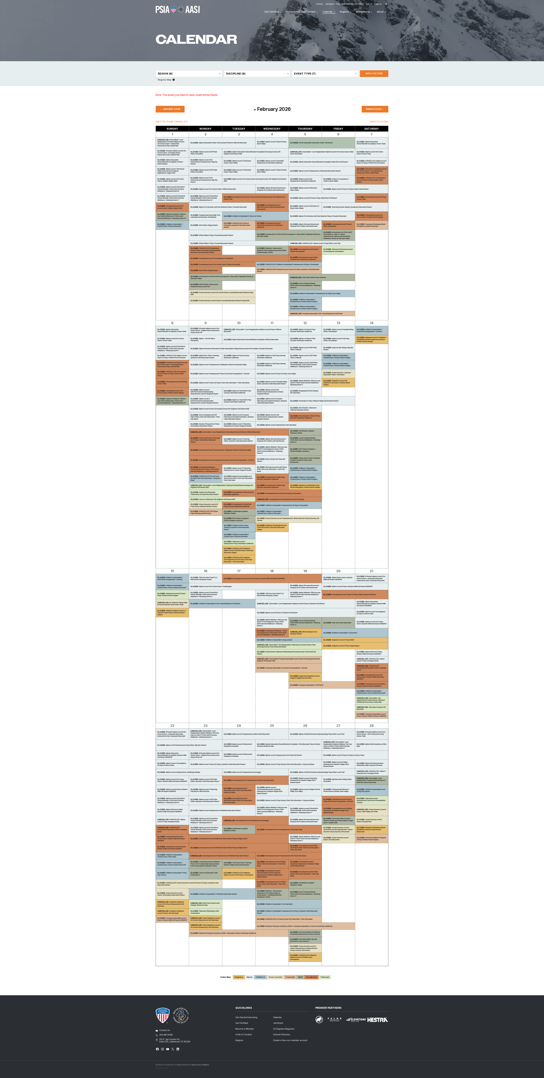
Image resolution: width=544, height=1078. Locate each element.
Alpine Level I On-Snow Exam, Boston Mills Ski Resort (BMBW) (371, 623)
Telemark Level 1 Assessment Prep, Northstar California (238, 542)
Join (368, 4)
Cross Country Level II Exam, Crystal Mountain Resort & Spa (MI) (224, 300)
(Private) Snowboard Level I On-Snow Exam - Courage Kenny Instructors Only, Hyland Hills (372, 171)
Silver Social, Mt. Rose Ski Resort (271, 460)
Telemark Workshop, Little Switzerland (204, 912)
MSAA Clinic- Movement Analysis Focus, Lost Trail (204, 285)
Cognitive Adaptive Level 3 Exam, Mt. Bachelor (170, 912)
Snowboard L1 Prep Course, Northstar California (239, 493)
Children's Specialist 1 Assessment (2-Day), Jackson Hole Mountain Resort (287, 912)
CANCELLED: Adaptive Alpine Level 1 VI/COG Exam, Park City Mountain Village (238, 550)
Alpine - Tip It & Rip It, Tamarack (202, 339)
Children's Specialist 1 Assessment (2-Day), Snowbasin (286, 505)
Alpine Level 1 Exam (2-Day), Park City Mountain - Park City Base (224, 383)
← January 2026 (170, 109)
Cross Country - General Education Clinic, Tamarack (337, 373)
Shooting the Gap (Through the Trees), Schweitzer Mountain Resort (205, 440)
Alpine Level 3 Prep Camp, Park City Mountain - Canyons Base (289, 800)
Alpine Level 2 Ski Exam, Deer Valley (303, 189)
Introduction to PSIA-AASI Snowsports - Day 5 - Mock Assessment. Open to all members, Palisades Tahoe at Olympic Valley (337, 235)
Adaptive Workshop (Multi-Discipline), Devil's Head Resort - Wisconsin (371, 829)
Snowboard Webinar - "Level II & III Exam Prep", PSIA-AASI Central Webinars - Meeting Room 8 (204, 469)
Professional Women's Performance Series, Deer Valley (336, 790)
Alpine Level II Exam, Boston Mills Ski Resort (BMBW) (352, 586)
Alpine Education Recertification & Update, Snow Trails (371, 143)
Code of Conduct (243, 1034)
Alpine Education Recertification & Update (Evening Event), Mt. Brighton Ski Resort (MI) (252, 153)
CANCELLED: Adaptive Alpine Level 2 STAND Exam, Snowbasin (303, 957)
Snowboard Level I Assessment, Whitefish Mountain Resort (225, 856)
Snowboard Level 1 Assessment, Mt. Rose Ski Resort (285, 856)
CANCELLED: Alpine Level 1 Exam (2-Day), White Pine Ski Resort (371, 162)
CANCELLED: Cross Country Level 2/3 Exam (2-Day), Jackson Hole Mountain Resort (187, 884)
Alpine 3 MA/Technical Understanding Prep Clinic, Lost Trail (321, 772)
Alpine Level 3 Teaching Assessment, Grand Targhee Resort (237, 469)
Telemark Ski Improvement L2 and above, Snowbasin (338, 250)
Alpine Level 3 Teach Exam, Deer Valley (272, 171)
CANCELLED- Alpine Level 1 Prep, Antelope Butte (370, 660)
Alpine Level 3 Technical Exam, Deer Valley (237, 171)
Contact (319, 4)
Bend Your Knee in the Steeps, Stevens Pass (205, 904)
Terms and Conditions (200, 1065)
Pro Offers (359, 4)
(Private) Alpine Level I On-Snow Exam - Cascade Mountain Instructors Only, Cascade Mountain (371, 578)
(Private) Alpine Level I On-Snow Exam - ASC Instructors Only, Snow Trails (371, 734)
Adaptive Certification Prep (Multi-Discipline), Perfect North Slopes (305, 486)
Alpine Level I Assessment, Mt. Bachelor (280, 425)
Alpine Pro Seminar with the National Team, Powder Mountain (223, 207)
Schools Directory (281, 1034)
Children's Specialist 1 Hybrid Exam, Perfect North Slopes (303, 300)
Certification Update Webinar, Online (302, 432)
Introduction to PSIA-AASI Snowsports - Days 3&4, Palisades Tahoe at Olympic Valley (288, 235)
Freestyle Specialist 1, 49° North (310, 685)
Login (376, 4)
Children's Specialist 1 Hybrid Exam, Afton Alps (169, 856)
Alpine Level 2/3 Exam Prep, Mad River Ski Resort (317, 198)
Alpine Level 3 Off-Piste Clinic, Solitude (303, 356)
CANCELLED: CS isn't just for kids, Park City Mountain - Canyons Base (205, 478)
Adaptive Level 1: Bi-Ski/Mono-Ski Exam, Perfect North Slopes (336, 383)
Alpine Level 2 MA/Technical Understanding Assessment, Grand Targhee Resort (204, 392)
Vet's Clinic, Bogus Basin (208, 225)
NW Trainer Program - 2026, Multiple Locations (303, 450)
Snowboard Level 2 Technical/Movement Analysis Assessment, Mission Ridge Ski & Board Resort (269, 874)
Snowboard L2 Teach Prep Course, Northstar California (304, 417)
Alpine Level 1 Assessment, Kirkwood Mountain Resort (319, 171)
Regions (239, 1040)
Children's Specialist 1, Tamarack (344, 633)
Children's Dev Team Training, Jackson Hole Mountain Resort (236, 527)
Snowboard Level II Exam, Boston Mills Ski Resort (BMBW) (371, 685)
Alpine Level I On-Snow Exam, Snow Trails (370, 153)
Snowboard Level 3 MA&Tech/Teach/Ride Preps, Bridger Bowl (223, 848)
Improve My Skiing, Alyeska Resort (338, 348)
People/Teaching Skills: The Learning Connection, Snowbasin (205, 216)
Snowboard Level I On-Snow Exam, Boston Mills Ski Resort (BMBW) (258, 578)
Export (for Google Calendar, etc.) (172, 121)
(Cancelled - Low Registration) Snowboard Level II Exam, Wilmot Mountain (231, 432)
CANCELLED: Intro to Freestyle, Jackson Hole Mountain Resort (237, 225)
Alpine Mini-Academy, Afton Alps (371, 745)
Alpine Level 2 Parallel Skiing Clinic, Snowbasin (338, 330)
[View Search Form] (386, 4)
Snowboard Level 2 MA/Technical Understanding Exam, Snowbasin (271, 207)
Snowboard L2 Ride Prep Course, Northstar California (271, 478)
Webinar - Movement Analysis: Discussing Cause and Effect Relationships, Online (271, 250)
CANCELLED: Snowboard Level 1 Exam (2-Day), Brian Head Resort (371, 180)
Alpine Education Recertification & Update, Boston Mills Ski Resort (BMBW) (371, 603)
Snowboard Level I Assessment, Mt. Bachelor (286, 499)
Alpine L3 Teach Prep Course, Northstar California (302, 339)
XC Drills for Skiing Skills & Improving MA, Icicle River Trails (172, 603)
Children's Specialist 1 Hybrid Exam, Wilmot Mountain (169, 225)
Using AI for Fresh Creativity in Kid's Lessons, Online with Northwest (305, 460)
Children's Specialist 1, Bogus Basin (278, 640)
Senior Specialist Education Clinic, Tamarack (315, 143)
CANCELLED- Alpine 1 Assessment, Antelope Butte (371, 772)
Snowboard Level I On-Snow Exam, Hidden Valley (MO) (170, 207)
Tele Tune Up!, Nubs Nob (341, 623)
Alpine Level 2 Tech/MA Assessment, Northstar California (270, 162)
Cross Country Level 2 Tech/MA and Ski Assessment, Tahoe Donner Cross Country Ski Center (337, 829)
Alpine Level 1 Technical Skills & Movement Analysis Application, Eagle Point (170, 171)
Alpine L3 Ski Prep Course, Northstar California (271, 364)
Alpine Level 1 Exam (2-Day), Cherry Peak (348, 755)
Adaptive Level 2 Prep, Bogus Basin (345, 646)
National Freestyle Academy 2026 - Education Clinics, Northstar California (227, 933)
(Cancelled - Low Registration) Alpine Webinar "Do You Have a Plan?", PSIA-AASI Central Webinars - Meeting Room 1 (204, 734)
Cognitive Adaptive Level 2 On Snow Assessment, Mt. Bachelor (170, 904)
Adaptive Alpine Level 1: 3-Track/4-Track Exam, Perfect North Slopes (171, 612)
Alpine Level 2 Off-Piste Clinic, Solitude (303, 348)
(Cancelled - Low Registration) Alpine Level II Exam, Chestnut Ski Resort (296, 603)
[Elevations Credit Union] (356, 1019)
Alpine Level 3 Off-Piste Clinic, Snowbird (203, 171)
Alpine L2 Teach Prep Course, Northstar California (302, 330)
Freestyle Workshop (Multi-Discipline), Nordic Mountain (371, 225)
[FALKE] (336, 1019)
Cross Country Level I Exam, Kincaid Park (369, 820)
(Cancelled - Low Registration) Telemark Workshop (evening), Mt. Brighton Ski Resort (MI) (221, 486)
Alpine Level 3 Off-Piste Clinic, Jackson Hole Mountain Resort (204, 800)
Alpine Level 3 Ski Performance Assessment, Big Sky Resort (203, 180)
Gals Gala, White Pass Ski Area (314, 277)
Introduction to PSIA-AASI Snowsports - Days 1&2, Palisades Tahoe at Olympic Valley (221, 277)
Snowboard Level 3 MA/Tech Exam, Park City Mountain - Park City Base (238, 800)
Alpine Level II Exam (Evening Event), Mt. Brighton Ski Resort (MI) (224, 409)
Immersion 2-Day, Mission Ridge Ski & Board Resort (318, 401)
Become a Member (244, 1028)
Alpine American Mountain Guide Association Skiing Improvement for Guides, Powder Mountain (236, 348)
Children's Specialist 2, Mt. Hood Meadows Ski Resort (219, 603)
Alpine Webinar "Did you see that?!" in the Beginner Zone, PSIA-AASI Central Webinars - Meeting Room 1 (272, 450)
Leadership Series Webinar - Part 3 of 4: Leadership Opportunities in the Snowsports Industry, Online (205, 864)
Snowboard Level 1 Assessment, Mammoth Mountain (253, 780)
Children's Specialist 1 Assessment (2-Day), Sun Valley (319, 293)
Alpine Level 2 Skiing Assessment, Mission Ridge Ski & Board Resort (336, 764)
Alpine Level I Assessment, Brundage (246, 772)
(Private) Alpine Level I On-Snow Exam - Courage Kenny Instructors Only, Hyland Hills (171, 153)
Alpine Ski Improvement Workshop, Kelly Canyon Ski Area (370, 764)
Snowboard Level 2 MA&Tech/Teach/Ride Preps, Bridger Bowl (223, 838)
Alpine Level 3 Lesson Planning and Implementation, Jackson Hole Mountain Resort (272, 401)
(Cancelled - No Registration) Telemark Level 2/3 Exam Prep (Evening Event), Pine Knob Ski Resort (286, 646)
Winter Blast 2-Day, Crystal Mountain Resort (216, 235)
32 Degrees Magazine (283, 1028)
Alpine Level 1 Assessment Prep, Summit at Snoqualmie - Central (224, 373)
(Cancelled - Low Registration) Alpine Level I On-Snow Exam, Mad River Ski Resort (321, 153)
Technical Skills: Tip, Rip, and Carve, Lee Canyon (303, 940)
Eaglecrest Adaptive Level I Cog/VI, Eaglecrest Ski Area (305, 677)
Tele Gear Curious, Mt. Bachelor (371, 708)
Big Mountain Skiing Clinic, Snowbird (337, 780)
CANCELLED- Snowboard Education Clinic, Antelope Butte (371, 668)
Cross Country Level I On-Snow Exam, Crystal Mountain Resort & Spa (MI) (221, 293)
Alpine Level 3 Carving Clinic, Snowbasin (336, 339)
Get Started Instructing (246, 1017)
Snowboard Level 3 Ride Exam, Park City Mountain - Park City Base (304, 874)
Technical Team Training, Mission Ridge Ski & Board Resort (237, 864)
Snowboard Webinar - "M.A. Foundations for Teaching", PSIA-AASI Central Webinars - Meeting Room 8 (272, 633)
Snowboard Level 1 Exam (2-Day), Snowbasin (283, 493)
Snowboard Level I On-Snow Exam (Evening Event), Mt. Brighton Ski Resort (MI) (254, 198)
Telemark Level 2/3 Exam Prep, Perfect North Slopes (171, 594)
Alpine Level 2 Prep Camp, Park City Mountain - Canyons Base (289, 764)
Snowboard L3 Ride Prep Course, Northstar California (271, 486)
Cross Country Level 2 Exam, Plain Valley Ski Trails (371, 810)
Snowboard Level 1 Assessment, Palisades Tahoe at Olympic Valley (225, 450)
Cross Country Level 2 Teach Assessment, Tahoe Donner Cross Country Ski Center (303, 948)
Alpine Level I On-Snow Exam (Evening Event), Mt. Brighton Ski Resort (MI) (255, 180)
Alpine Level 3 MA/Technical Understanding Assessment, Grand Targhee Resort (204, 401)
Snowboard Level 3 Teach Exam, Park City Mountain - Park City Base (271, 884)
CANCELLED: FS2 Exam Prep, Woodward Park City (204, 512)
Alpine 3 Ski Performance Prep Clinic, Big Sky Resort (186, 745)
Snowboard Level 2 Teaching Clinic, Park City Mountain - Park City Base (238, 790)
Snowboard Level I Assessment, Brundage (252, 820)
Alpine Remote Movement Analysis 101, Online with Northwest (271, 189)
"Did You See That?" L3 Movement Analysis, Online (203, 578)
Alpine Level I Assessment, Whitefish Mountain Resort (219, 810)
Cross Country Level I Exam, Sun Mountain (335, 838)
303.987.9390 (166, 1034)
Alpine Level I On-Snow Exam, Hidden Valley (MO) (170, 180)
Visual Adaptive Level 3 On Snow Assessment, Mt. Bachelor (205, 926)
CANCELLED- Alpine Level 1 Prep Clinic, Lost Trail (321, 243)
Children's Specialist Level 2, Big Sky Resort (371, 790)
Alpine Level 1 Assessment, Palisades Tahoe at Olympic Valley (223, 364)
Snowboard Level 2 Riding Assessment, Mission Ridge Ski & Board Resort (337, 810)
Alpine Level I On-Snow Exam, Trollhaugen (215, 586)
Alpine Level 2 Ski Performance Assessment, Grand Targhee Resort (270, 392)
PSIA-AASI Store (343, 4)
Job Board (329, 4)
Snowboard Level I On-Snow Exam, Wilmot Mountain (219, 264)
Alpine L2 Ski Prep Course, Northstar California (271, 356)
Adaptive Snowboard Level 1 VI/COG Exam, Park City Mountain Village (271, 527)
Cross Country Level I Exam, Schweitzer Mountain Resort (171, 894)
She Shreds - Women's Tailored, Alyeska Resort (303, 409)
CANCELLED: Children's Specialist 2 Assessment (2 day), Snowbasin (292, 264)
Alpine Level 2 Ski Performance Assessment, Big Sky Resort (203, 162)
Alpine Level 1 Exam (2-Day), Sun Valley (280, 373)
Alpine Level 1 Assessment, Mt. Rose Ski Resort (283, 755)
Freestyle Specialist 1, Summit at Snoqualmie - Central (286, 668)
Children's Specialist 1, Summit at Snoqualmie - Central (369, 330)
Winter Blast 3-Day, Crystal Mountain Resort (216, 243)
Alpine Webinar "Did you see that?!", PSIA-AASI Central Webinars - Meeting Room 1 (305, 383)
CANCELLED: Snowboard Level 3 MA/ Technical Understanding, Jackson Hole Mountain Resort (205, 250)
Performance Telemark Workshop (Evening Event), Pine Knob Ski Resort (286, 653)
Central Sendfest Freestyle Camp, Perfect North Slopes (371, 838)
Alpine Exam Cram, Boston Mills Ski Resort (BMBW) (337, 578)
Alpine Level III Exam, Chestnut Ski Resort (281, 612)
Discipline (236, 73)
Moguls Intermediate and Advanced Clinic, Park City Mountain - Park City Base (238, 478)
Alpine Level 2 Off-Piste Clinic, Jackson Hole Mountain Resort (204, 780)
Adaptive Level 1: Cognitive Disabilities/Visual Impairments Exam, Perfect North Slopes (371, 339)
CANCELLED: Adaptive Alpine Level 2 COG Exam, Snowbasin (238, 874)
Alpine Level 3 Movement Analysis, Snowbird (238, 755)
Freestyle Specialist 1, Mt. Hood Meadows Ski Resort (322, 313)
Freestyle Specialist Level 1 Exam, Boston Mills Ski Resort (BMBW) (371, 715)
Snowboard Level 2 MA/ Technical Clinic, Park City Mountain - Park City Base (304, 848)
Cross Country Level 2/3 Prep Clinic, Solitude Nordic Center (204, 505)
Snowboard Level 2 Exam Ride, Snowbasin (337, 225)
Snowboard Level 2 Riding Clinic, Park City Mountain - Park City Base (271, 864)
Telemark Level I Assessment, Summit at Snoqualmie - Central (371, 800)
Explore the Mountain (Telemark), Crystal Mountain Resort (204, 493)
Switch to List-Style (379, 121)
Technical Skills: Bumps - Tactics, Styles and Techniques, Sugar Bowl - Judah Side (338, 820)
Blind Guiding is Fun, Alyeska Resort (303, 633)
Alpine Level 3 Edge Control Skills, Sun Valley (305, 790)
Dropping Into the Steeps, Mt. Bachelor (304, 392)
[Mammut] (321, 1019)
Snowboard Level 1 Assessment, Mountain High (283, 829)
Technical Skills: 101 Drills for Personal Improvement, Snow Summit (305, 933)
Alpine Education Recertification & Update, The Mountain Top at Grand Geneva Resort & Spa (288, 745)
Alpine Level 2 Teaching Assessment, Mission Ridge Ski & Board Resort (303, 780)
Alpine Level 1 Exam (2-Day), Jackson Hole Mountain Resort (222, 764)
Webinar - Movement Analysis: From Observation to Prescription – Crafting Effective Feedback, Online (269, 894)
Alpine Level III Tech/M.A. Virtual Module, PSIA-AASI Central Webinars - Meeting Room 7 (171, 198)
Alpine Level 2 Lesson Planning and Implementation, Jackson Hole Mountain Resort (239, 417)
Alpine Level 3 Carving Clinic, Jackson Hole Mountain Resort (238, 440)
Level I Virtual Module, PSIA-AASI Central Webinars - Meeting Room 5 (305, 285)
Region (165, 73)
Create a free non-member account (290, 1040)
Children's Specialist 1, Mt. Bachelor (279, 904)
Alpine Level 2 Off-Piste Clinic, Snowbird (203, 153)
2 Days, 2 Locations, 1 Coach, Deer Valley (336, 180)
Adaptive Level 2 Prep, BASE (343, 640)
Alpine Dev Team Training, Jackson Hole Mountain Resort (204, 356)
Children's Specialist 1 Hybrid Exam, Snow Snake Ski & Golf (171, 586)
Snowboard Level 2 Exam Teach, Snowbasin (304, 250)
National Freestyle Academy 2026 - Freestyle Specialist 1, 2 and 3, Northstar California (298, 926)
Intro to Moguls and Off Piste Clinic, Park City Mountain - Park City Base (205, 417)
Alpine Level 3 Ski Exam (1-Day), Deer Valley (304, 207)
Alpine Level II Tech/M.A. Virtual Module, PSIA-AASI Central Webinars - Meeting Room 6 (171, 189)
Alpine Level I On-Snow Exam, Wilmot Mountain (217, 189)
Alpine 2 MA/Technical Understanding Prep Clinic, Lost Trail (321, 734)
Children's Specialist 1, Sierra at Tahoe (246, 216)
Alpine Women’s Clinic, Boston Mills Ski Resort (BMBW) (369, 653)
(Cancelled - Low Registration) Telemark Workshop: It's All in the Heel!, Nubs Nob (371, 780)
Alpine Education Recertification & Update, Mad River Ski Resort (323, 162)
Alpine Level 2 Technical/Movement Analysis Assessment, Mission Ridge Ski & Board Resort (269, 790)
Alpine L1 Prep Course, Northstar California (236, 356)
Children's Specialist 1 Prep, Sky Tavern (172, 874)
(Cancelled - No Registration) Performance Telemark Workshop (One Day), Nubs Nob (371, 700)
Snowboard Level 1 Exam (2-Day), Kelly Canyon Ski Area (354, 594)
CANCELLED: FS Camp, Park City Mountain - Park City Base (288, 919)
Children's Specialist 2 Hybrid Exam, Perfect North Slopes (303, 307)
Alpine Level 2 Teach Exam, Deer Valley (272, 143)
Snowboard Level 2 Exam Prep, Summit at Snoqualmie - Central (338, 800)
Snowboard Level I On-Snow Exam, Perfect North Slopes (370, 216)
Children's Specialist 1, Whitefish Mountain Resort (218, 894)
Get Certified (241, 1023)
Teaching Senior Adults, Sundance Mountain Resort (352, 207)
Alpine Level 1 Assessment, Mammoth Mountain (250, 734)
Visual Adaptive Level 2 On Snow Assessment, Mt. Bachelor (205, 919)
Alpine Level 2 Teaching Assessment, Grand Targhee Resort (237, 425)
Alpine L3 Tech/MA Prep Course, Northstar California (237, 401)
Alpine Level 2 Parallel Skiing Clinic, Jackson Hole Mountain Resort (272, 383)
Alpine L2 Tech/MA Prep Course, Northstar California (237, 392)
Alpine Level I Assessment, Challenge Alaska (183, 772)
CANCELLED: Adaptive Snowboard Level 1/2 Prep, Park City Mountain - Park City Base (238, 559)
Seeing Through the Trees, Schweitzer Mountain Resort (204, 425)
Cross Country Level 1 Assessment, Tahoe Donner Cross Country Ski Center (288, 519)
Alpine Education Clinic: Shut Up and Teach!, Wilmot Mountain (223, 143)
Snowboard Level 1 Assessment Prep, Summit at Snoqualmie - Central (226, 460)
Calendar (277, 1017)
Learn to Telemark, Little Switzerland (203, 874)
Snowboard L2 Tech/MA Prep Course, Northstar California (237, 505)
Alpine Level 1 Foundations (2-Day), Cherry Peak (371, 612)
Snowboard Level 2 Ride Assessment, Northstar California (303, 258)
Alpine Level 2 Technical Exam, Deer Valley (237, 162)
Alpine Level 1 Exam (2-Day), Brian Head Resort (350, 189)
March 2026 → (375, 109)
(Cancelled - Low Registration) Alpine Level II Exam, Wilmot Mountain (252, 330)
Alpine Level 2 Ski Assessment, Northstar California (303, 180)
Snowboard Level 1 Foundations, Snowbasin (216, 258)
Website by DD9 (162, 1068)
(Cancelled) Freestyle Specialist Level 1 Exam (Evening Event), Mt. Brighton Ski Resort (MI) (288, 660)
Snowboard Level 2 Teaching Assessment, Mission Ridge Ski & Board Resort (304, 864)
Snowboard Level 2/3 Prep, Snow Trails (371, 198)
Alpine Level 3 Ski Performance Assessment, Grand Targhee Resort (270, 417)
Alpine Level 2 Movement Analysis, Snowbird (238, 745)
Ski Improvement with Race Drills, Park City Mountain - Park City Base (272, 469)
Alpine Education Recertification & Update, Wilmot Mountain (255, 339)
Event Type (304, 73)
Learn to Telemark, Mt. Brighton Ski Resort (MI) (217, 499)
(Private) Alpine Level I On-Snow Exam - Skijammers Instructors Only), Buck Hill (204, 330)
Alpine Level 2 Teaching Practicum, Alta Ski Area (203, 790)
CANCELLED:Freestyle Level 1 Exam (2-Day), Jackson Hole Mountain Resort (288, 270)
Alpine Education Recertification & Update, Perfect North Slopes (170, 162)
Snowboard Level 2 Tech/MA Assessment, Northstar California (269, 225)
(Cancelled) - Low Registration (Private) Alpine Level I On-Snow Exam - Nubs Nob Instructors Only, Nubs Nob (170, 143)
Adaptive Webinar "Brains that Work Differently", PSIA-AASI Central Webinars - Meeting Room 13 (171, 216)
